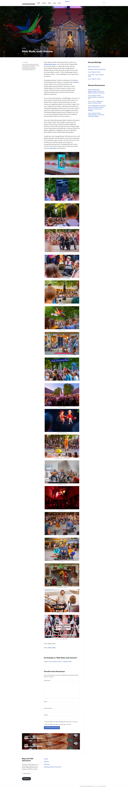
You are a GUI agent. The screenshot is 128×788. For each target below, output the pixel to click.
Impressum (47, 764)
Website (46, 715)
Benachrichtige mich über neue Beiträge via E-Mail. (58, 724)
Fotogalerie (25, 68)
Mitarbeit (46, 761)
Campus (44, 3)
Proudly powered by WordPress (86, 786)
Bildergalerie (32, 64)
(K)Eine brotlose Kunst (94, 66)
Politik (38, 3)
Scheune (76, 82)
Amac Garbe (52, 647)
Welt (59, 3)
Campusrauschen (28, 4)
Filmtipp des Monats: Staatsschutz (97, 69)
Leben (54, 3)
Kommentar (47, 680)
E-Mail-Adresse (48, 708)
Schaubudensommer (50, 64)
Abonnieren (26, 778)
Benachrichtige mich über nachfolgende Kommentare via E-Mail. (61, 721)
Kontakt (46, 759)
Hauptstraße (32, 68)
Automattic (103, 786)
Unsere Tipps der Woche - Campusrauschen (60, 661)
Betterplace (53, 148)
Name (46, 701)
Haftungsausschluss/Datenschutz (52, 767)
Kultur (49, 3)
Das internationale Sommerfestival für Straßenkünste (30, 66)
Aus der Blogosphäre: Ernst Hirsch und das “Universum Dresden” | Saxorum (97, 107)
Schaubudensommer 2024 (29, 69)
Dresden (33, 67)
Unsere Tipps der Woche (94, 72)
